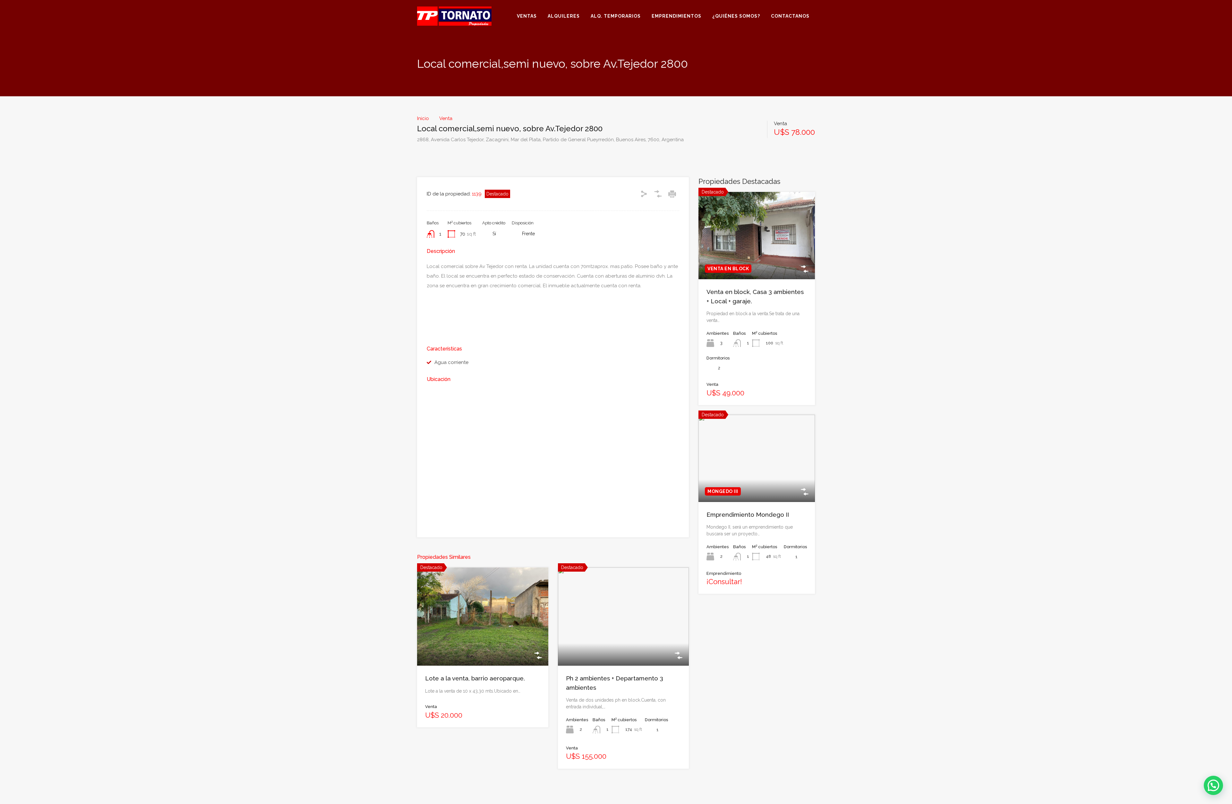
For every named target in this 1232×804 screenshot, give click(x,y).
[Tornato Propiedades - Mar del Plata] (454, 23)
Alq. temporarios (616, 16)
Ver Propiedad (482, 646)
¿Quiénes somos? (736, 16)
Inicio (423, 118)
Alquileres (564, 16)
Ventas (527, 16)
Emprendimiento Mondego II (747, 514)
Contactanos (790, 16)
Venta (445, 118)
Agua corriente (451, 362)
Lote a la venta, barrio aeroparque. (475, 678)
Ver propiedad (756, 261)
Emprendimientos (676, 16)
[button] (1213, 785)
